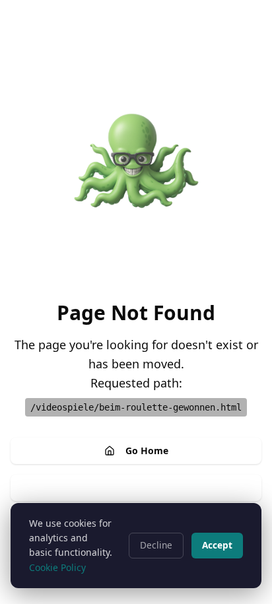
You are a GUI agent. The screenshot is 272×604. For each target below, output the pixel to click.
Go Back (146, 487)
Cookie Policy (57, 567)
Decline (156, 545)
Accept (217, 545)
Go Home (146, 450)
